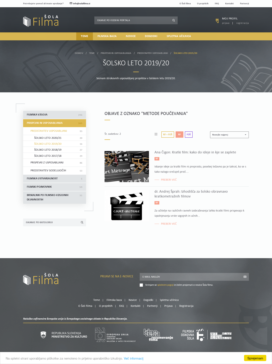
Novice (131, 36)
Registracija (242, 23)
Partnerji (244, 3)
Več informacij (133, 358)
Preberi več (169, 179)
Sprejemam (255, 358)
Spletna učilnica (179, 36)
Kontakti (229, 3)
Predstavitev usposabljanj (152, 53)
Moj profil (230, 18)
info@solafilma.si (81, 3)
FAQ (217, 3)
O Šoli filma (185, 3)
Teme (84, 36)
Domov (79, 53)
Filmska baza (107, 36)
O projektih (203, 3)
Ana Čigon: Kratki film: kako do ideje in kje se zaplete (195, 152)
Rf (179, 134)
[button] (229, 134)
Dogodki (151, 36)
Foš (189, 134)
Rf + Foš (167, 134)
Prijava (226, 23)
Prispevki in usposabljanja (116, 53)
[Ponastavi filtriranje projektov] (157, 134)
